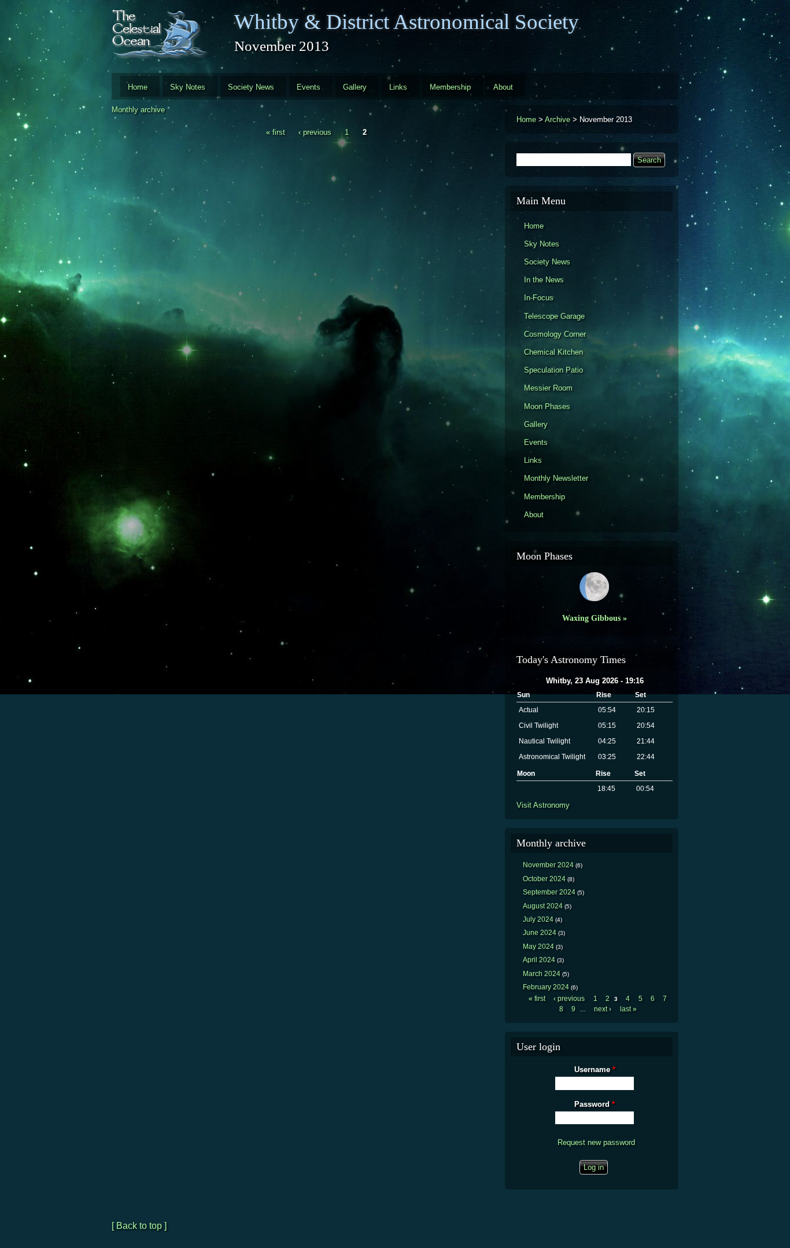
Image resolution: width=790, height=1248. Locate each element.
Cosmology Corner (555, 334)
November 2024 (548, 865)
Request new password (596, 1142)
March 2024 (541, 974)
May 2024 (538, 947)
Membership (450, 87)
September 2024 (549, 892)
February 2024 (546, 987)
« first (275, 132)
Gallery (355, 87)
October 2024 (544, 879)
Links (398, 87)
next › (602, 1009)
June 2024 (539, 933)
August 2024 (543, 906)
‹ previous (314, 132)
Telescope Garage (554, 316)
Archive (557, 119)
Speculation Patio (553, 370)
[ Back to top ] (139, 1226)
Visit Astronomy (543, 805)
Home (137, 87)
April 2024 (539, 960)
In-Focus (538, 297)
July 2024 (538, 919)
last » (628, 1009)
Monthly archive (138, 109)
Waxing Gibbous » (594, 618)
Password (594, 1104)
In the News (544, 279)
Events (308, 87)
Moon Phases (547, 406)
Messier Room (548, 388)
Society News (251, 87)
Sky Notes (187, 87)
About (503, 87)
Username (594, 1069)
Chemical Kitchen (553, 352)
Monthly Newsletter (556, 478)
